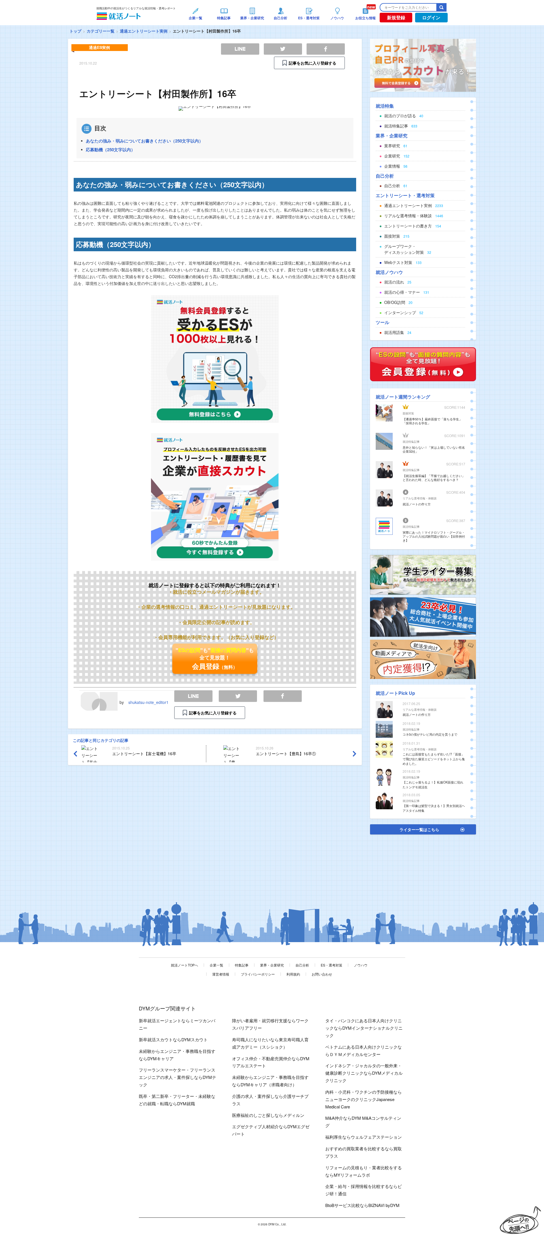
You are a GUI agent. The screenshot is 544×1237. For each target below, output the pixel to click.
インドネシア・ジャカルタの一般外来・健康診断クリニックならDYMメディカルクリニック (364, 1073)
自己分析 (302, 965)
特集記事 (241, 965)
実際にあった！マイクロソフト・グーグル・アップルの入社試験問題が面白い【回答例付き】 (434, 536)
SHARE (283, 696)
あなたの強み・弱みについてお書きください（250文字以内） (144, 141)
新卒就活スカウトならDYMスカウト (173, 1039)
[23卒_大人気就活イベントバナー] (423, 616)
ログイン (431, 17)
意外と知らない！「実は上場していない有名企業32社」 (434, 449)
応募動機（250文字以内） (110, 149)
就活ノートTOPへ (184, 965)
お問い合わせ (322, 974)
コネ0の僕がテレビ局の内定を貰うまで (430, 734)
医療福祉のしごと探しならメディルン (268, 1115)
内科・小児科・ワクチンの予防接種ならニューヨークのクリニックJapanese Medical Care (363, 1099)
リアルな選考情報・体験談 (420, 498)
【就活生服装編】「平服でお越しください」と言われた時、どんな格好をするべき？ (434, 477)
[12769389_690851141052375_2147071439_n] (423, 574)
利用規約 (293, 974)
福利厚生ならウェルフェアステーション (363, 1137)
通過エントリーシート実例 (143, 31)
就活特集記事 (411, 442)
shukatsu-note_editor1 (148, 702)
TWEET (238, 696)
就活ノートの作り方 (417, 504)
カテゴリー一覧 (100, 31)
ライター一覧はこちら (419, 829)
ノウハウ (360, 965)
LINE (193, 696)
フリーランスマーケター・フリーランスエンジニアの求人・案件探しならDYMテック (177, 1077)
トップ (75, 31)
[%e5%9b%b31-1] (423, 658)
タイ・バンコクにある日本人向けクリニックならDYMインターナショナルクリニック (364, 1027)
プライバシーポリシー (258, 974)
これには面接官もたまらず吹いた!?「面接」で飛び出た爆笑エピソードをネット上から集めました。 (434, 759)
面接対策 (408, 413)
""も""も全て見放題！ (215, 658)
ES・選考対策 (331, 965)
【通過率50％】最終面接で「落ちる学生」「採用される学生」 (432, 421)
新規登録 (396, 17)
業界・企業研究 (272, 965)
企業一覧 (216, 965)
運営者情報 (220, 974)
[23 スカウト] (423, 64)
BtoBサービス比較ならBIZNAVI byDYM (362, 1205)
